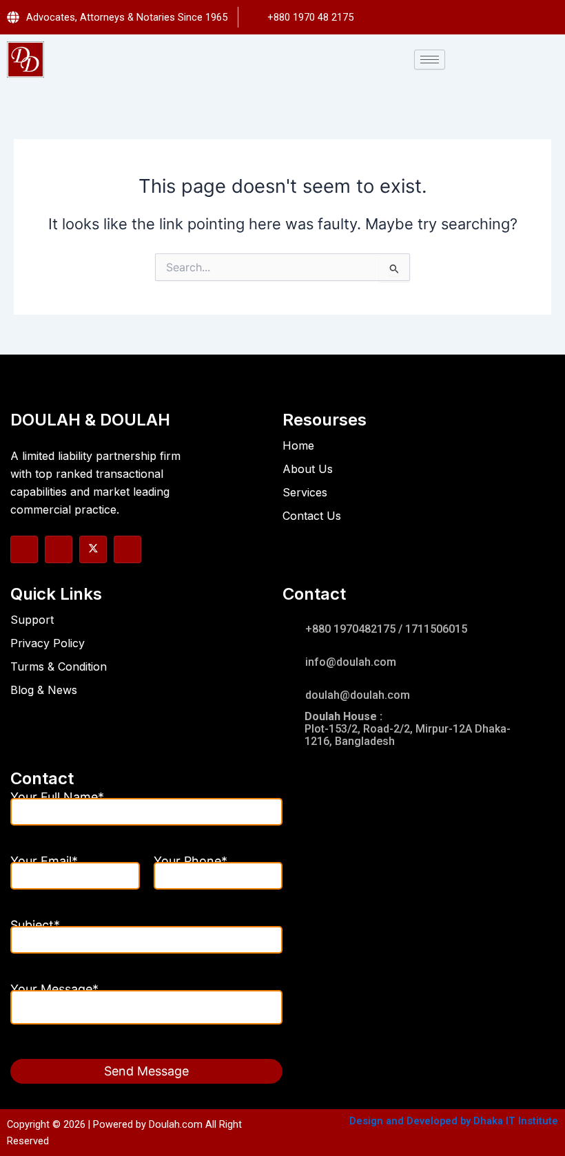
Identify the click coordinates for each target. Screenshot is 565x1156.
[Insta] (58, 549)
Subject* (35, 928)
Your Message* (54, 992)
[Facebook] (24, 549)
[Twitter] (93, 549)
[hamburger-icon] (429, 60)
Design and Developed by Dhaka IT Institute (453, 1121)
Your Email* (44, 864)
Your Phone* (190, 864)
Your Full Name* (57, 800)
